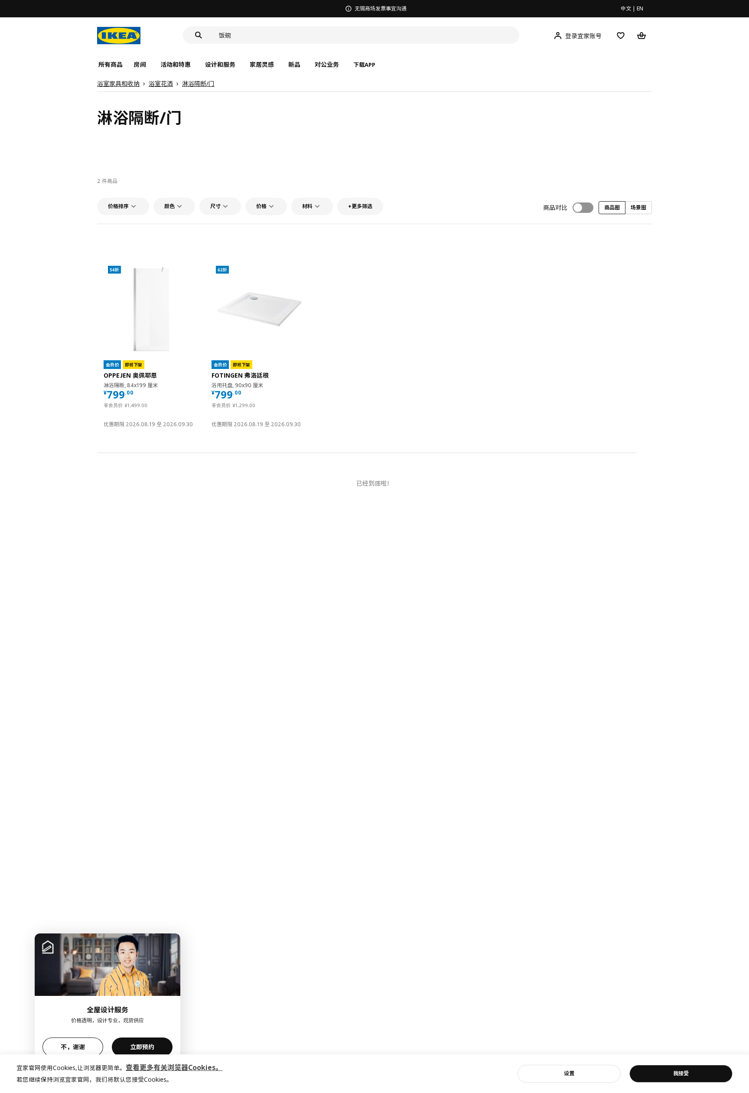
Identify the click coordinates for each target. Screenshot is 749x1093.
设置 (569, 1073)
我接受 (681, 1073)
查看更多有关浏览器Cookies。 (174, 1067)
